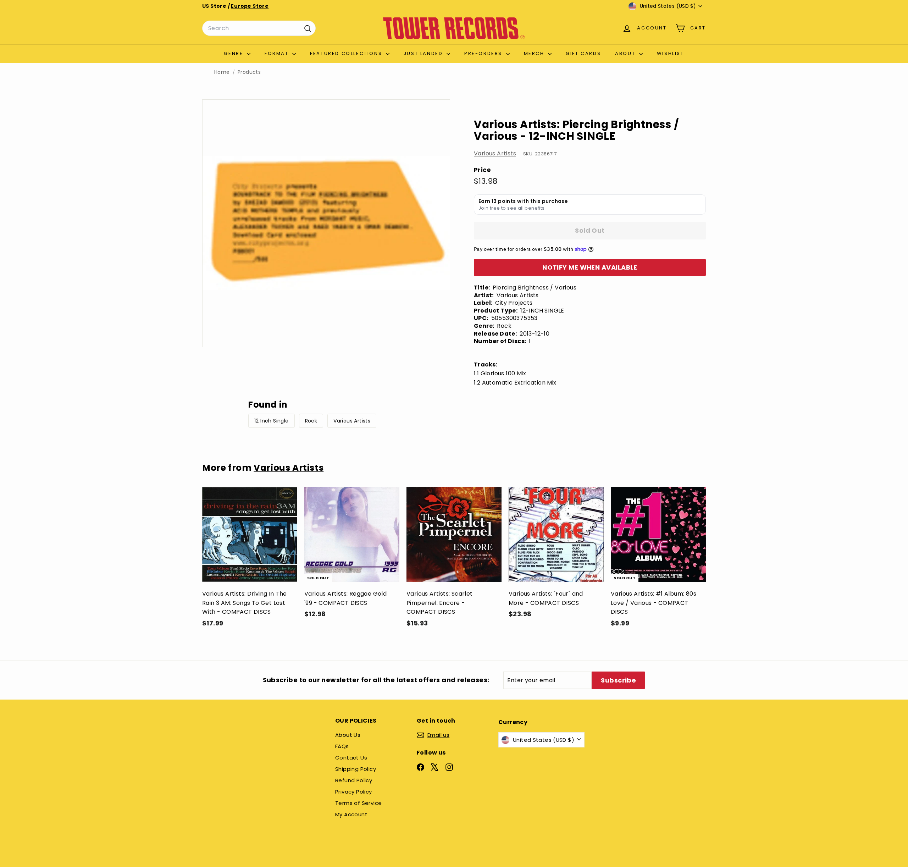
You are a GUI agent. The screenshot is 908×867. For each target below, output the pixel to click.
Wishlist (670, 53)
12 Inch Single (271, 420)
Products (249, 72)
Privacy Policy (353, 791)
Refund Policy (353, 780)
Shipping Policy (355, 769)
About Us (347, 735)
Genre (234, 53)
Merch (535, 53)
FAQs (342, 746)
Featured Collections (347, 53)
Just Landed (424, 53)
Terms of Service (358, 803)
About (626, 53)
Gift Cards (583, 53)
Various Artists (495, 153)
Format (277, 53)
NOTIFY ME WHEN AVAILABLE (589, 267)
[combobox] (259, 28)
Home (222, 72)
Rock (311, 420)
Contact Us (351, 757)
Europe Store (249, 6)
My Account (351, 814)
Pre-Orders (484, 53)
